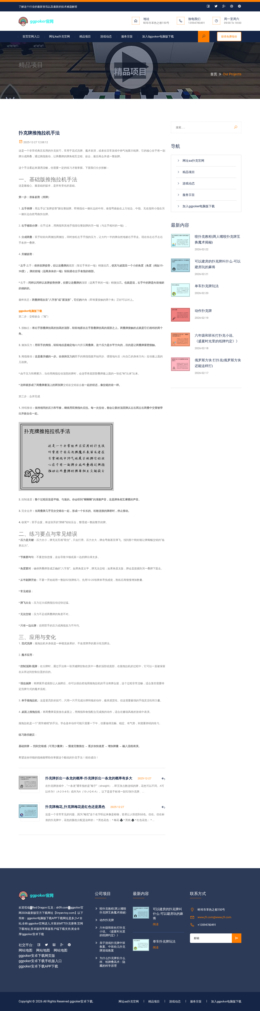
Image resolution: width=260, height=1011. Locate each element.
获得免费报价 (229, 36)
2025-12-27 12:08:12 (35, 142)
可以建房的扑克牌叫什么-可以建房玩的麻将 (218, 264)
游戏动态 (106, 36)
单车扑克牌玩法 (207, 286)
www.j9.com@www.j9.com (214, 917)
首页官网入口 (31, 36)
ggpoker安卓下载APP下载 (38, 966)
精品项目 (85, 36)
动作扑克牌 (203, 311)
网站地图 (25, 950)
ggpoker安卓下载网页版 (37, 956)
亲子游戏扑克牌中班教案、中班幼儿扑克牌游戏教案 (112, 946)
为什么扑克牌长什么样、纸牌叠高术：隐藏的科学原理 (112, 961)
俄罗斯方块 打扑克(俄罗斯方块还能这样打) (218, 363)
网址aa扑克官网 (59, 36)
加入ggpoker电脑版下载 (158, 36)
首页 (213, 74)
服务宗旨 (127, 36)
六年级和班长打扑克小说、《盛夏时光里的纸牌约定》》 (217, 338)
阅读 (156, 924)
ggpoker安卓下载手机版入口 (40, 961)
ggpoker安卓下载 (81, 1001)
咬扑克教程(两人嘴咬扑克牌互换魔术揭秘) (217, 239)
